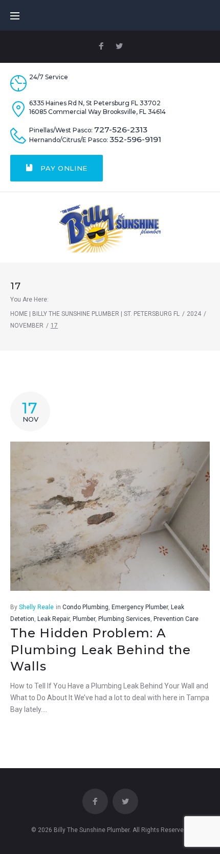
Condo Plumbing (85, 607)
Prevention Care (176, 618)
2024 (194, 313)
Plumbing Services (124, 618)
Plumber (84, 618)
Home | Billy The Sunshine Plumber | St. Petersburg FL (95, 313)
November (26, 325)
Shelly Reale (36, 607)
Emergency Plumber (140, 607)
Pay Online (62, 168)
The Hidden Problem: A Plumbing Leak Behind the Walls (100, 650)
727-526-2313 (120, 129)
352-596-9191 (135, 139)
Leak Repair (53, 618)
